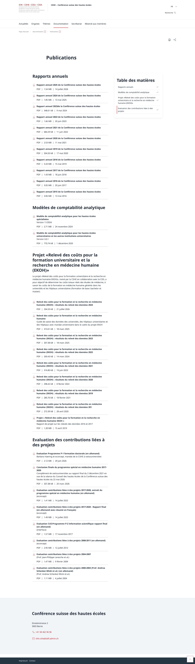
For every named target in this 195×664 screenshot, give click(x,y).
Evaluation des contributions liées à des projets (135, 109)
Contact (32, 661)
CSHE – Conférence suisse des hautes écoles (71, 5)
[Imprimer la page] (169, 39)
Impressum (23, 661)
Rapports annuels (125, 87)
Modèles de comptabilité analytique (133, 92)
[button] (35, 24)
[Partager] (174, 39)
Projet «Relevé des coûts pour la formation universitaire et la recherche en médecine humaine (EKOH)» (136, 100)
